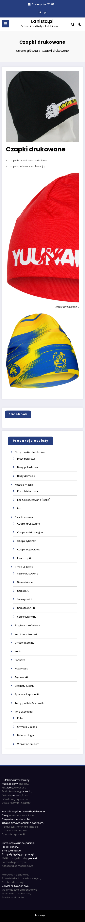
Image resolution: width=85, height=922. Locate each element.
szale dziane (17, 843)
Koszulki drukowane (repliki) (33, 500)
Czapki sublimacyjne (30, 532)
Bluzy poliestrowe (27, 467)
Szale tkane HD (26, 608)
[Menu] (5, 23)
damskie (27, 811)
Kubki (20, 718)
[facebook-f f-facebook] (40, 12)
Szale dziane (25, 582)
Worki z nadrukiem (28, 744)
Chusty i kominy (24, 642)
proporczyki (28, 854)
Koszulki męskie (24, 484)
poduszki (25, 791)
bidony (13, 783)
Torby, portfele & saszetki (29, 703)
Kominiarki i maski (26, 634)
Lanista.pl (42, 21)
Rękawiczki (21, 677)
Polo (19, 508)
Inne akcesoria (24, 711)
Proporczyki (21, 668)
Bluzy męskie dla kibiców (30, 452)
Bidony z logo (25, 735)
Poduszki (20, 660)
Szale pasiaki (25, 599)
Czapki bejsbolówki (28, 549)
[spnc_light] (79, 24)
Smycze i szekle (11, 850)
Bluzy (5, 815)
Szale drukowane (27, 573)
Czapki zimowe (24, 517)
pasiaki (30, 843)
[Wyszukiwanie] (73, 24)
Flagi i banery (10, 846)
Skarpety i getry (11, 854)
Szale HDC (23, 591)
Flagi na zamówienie (27, 625)
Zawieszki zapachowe (15, 886)
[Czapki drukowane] (42, 106)
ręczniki (16, 795)
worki (10, 787)
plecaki (32, 858)
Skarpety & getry (24, 686)
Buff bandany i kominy (15, 780)
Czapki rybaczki (26, 541)
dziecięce (39, 811)
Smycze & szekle (27, 726)
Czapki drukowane (28, 523)
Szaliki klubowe (24, 567)
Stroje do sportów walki (16, 819)
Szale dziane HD (26, 616)
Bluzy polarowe (26, 458)
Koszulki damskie (27, 491)
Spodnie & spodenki (27, 694)
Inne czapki (24, 558)
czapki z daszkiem (32, 823)
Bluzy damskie (26, 476)
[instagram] (45, 12)
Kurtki (18, 651)
